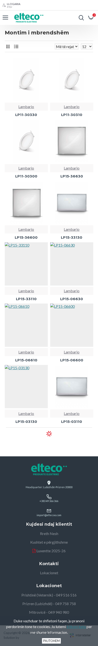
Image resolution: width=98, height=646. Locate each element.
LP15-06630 (71, 299)
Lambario (26, 106)
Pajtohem (51, 641)
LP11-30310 (71, 114)
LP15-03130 (26, 421)
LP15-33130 (71, 237)
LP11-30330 (26, 114)
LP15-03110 (71, 421)
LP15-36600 (26, 237)
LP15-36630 (71, 176)
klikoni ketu (76, 626)
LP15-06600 (71, 360)
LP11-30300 (26, 176)
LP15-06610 (26, 360)
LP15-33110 (26, 299)
